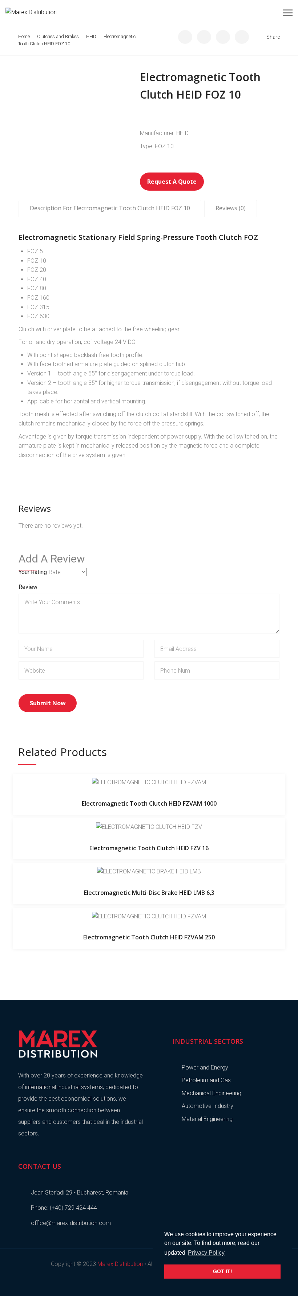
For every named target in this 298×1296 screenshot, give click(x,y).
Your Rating (33, 572)
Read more (149, 782)
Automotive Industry (207, 1105)
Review (28, 586)
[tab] (110, 208)
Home (24, 36)
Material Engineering (207, 1119)
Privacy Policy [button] (206, 1253)
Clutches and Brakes (58, 36)
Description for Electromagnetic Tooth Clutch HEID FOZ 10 (110, 208)
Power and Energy (205, 1067)
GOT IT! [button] (222, 1271)
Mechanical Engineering (211, 1093)
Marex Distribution (120, 1263)
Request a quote (172, 182)
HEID (91, 36)
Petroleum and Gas (206, 1080)
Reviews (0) (231, 208)
